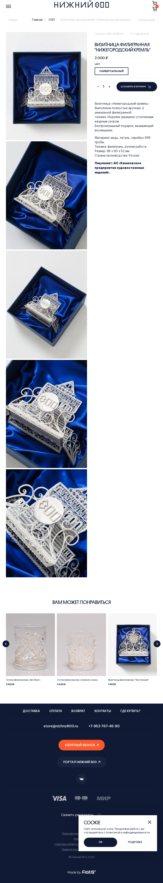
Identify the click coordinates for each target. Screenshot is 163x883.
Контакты (102, 711)
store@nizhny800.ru (61, 726)
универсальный (111, 71)
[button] (6, 643)
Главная (37, 19)
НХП (52, 19)
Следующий (146, 20)
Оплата (55, 711)
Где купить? (130, 711)
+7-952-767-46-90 (104, 726)
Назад (12, 20)
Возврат (78, 711)
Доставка (31, 711)
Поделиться (141, 33)
